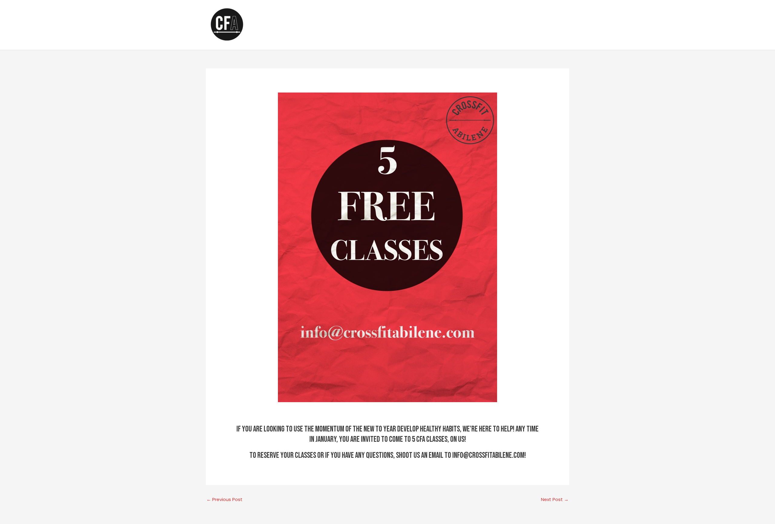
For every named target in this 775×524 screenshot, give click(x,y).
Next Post (555, 499)
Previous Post (224, 499)
